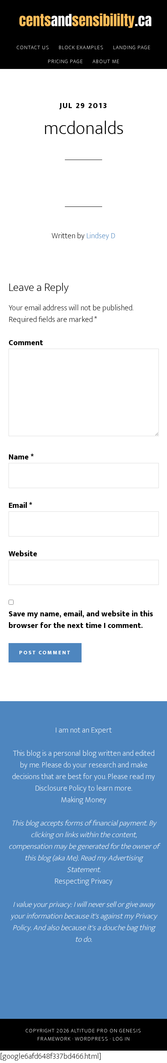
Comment (26, 343)
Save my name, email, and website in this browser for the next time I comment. (81, 619)
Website (23, 554)
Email (20, 505)
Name (21, 457)
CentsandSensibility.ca (84, 20)
